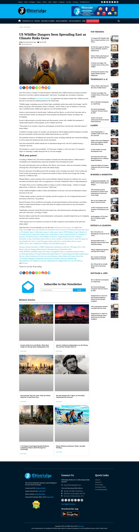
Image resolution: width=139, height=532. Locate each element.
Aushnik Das (42, 491)
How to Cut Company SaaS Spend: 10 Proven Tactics (98, 201)
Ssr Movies (53, 236)
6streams (22, 247)
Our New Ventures (93, 21)
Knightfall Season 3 (59, 251)
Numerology (67, 227)
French (26, 2)
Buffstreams (58, 247)
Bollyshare (54, 256)
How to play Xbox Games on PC (38, 234)
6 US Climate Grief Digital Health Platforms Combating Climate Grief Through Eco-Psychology (34, 447)
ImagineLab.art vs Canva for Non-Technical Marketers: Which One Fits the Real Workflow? (99, 298)
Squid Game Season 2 (45, 251)
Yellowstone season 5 (42, 232)
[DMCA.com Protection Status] (36, 508)
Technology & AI (27, 21)
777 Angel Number (66, 254)
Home (21, 27)
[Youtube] (117, 2)
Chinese (45, 2)
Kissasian (25, 258)
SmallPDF (34, 251)
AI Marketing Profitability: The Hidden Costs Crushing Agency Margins (100, 182)
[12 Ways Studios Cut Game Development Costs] (114, 150)
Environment (27, 27)
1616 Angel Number (27, 254)
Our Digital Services (85, 2)
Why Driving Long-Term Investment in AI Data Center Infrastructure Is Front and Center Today (99, 192)
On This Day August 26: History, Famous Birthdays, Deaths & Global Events (100, 48)
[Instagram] (112, 2)
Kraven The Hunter (68, 230)
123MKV (41, 247)
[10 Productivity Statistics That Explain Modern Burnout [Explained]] (114, 72)
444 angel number (78, 254)
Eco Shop (68, 2)
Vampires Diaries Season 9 (39, 249)
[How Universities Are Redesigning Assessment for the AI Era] (114, 232)
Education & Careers (48, 21)
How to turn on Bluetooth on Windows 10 (38, 243)
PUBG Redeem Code (70, 232)
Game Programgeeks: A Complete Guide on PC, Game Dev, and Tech (99, 133)
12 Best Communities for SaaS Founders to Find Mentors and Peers (100, 209)
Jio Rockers (56, 258)
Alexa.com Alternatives (39, 230)
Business (37, 21)
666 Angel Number (53, 254)
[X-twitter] (104, 2)
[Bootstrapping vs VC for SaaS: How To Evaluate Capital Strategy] (114, 217)
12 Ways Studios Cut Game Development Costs (98, 150)
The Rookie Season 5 (32, 236)
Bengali (55, 2)
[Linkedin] (110, 2)
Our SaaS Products (75, 21)
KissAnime (32, 256)
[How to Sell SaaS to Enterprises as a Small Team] (114, 102)
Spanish (20, 2)
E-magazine (61, 2)
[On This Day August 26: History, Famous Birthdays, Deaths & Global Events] (114, 47)
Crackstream (69, 251)
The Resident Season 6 (54, 230)
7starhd (59, 236)
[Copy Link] (39, 87)
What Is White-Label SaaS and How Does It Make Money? (100, 57)
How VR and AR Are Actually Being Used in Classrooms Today (99, 265)
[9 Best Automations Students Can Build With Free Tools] (114, 307)
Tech (72, 227)
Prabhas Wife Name (69, 256)
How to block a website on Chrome (58, 239)
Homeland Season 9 (54, 249)
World (30, 44)
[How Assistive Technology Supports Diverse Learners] (114, 257)
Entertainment (57, 227)
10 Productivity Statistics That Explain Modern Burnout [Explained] (99, 73)
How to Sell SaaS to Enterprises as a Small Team (100, 103)
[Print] (45, 87)
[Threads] (115, 2)
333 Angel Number (40, 254)
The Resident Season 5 (28, 232)
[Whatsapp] (36, 87)
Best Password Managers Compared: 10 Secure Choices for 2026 (99, 111)
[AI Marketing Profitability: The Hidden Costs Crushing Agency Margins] (114, 181)
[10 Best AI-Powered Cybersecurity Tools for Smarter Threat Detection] (114, 118)
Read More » (23, 351)
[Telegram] (49, 87)
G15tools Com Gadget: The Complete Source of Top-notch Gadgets (100, 64)
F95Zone (25, 263)
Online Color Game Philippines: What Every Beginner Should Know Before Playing (100, 142)
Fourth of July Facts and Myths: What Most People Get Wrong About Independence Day (34, 346)
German (39, 2)
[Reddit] (27, 87)
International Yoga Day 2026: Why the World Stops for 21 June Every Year (35, 396)
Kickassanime (39, 258)
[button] (118, 21)
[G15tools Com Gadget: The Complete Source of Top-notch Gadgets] (114, 64)
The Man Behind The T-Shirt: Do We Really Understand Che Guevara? (70, 396)
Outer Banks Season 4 (39, 239)
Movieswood (67, 236)
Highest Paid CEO (64, 261)
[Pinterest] (107, 2)
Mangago (31, 258)
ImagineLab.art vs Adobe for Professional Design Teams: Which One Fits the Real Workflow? (99, 316)
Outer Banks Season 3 (59, 243)
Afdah (60, 256)
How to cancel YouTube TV (68, 234)
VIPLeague (73, 247)
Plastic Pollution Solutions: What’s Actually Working (70, 447)
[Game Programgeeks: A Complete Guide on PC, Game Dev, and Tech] (114, 132)
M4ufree (25, 261)
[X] (24, 87)
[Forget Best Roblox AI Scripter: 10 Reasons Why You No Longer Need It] (114, 166)
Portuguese (32, 2)
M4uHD (70, 258)
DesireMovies (26, 241)
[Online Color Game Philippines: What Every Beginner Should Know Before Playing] (114, 141)
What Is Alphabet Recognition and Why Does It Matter (100, 250)
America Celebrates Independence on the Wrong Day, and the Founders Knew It (72, 346)
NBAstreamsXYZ (52, 261)
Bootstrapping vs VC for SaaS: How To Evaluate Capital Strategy (99, 218)
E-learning (75, 2)
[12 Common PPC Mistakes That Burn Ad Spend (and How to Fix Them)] (114, 39)
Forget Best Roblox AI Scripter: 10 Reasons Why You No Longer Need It (100, 167)
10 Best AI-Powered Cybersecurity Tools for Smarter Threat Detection (100, 119)
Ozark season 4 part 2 (56, 232)
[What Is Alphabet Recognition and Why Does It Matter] (114, 250)
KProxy (25, 234)
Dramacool (63, 258)
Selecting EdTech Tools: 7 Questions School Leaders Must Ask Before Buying (100, 242)
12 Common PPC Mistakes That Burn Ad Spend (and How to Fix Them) (100, 40)
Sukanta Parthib (40, 488)
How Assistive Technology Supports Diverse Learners (98, 258)
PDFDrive (27, 251)
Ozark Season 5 (54, 234)
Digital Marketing (62, 21)
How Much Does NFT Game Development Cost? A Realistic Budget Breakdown (100, 158)
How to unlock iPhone (64, 241)
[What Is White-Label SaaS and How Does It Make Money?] (114, 56)
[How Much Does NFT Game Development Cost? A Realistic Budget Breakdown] (114, 157)
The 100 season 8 (76, 261)
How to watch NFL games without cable (43, 241)
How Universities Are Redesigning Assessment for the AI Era (100, 233)
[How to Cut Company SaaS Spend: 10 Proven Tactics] (114, 201)
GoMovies (66, 247)
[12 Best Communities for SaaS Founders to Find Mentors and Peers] (114, 208)
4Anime (27, 247)
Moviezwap (48, 258)
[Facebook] (102, 2)
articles (25, 230)
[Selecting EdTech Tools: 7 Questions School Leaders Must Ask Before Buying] (114, 241)
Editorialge (81, 526)
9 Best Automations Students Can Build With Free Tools (99, 307)
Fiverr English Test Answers (37, 261)
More (84, 21)
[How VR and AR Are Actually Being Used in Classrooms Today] (114, 265)
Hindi (49, 2)
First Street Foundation (43, 98)
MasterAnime (49, 247)
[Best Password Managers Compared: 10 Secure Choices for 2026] (114, 110)
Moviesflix (34, 247)
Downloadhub (44, 236)
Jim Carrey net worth (43, 256)
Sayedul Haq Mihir (40, 494)
